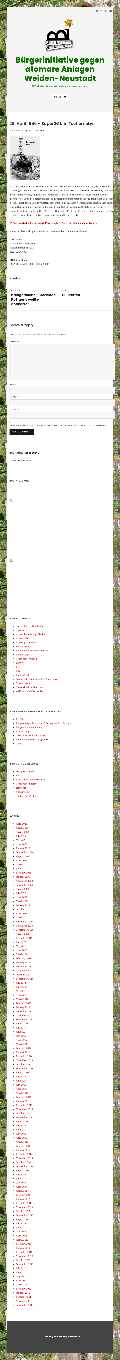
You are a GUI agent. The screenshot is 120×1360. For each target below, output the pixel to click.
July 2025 (21, 836)
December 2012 (24, 1252)
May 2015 (21, 1133)
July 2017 (21, 1027)
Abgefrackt (22, 630)
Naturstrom (22, 791)
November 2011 (24, 1300)
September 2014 (25, 1166)
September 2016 (25, 1068)
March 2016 (22, 1092)
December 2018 (24, 966)
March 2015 (22, 1141)
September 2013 (25, 1215)
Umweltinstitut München (29, 687)
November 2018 (24, 970)
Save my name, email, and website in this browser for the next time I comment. (58, 425)
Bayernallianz (23, 638)
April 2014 (21, 1186)
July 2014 (21, 1174)
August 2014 (22, 1170)
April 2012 (21, 1280)
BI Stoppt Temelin (26, 642)
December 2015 (24, 1105)
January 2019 (23, 962)
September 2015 (25, 1117)
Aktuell (17, 278)
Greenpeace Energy (26, 783)
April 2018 (21, 995)
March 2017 (22, 1044)
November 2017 (24, 1015)
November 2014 (24, 1158)
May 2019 (21, 946)
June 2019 (21, 942)
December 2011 (24, 1296)
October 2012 (23, 1260)
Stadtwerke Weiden (26, 795)
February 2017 (23, 1048)
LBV (18, 670)
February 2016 (23, 1097)
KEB (18, 666)
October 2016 (23, 1064)
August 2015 (22, 1121)
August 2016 (22, 1072)
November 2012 (24, 1256)
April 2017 (21, 1039)
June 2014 (21, 1178)
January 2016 (23, 1101)
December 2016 (24, 1056)
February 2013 (23, 1243)
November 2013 (24, 1207)
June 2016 (21, 1080)
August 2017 (22, 1023)
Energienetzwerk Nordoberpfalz (33, 650)
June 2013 (21, 1227)
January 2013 (23, 1247)
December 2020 (24, 921)
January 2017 (23, 1052)
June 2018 (21, 986)
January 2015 (23, 1150)
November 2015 (24, 1109)
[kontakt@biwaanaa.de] (110, 10)
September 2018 (25, 978)
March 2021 (22, 917)
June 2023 (21, 868)
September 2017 (25, 1019)
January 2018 (23, 1007)
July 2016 (21, 1076)
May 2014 (21, 1182)
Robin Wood (22, 675)
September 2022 (25, 884)
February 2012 (23, 1288)
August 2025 (22, 831)
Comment (16, 341)
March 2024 (22, 864)
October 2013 (23, 1211)
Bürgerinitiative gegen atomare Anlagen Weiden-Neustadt (60, 69)
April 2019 (21, 950)
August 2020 (22, 933)
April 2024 (21, 860)
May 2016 (21, 1084)
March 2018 (22, 999)
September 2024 (25, 852)
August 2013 (22, 1219)
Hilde (42, 130)
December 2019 (24, 937)
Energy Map (22, 654)
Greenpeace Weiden (26, 658)
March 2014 (22, 1190)
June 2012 (21, 1272)
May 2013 (21, 1231)
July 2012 (21, 1268)
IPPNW (20, 662)
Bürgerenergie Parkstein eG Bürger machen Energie (43, 723)
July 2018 (21, 982)
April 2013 (21, 1235)
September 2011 (25, 1305)
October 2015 (23, 1113)
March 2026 (22, 827)
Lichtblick (21, 787)
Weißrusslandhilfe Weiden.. (30, 691)
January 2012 (23, 1292)
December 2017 (24, 1011)
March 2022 (22, 901)
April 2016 (21, 1088)
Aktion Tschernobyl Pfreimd (31, 634)
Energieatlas (22, 646)
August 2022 (22, 889)
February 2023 (23, 872)
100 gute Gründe (25, 771)
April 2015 (21, 1137)
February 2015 (23, 1145)
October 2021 (23, 909)
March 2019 (22, 954)
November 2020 (24, 925)
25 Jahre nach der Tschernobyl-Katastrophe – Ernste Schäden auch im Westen (53, 223)
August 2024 (22, 856)
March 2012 (22, 1284)
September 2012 (25, 1264)
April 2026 (21, 823)
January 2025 (23, 848)
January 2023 (23, 876)
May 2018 (21, 991)
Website (14, 409)
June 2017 (21, 1031)
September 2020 (25, 929)
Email (14, 396)
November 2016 (24, 1060)
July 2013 (21, 1223)
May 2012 (21, 1276)
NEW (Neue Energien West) (30, 735)
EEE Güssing (22, 731)
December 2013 (24, 1203)
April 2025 (21, 844)
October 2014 (23, 1162)
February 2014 (23, 1194)
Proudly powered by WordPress (62, 1336)
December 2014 (24, 1154)
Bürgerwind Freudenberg (29, 727)
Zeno (18, 743)
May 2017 (21, 1035)
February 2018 (23, 1003)
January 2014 (23, 1199)
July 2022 (21, 893)
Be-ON (19, 719)
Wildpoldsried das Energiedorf (32, 739)
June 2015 (21, 1129)
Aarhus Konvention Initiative (31, 626)
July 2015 (21, 1125)
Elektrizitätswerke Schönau (30, 779)
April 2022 (21, 897)
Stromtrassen (23, 683)
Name (14, 384)
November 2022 (24, 880)
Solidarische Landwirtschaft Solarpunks (37, 679)
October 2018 (23, 974)
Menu (57, 97)
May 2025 (21, 840)
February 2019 (23, 958)
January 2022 (23, 905)
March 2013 (22, 1239)
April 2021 (21, 913)
